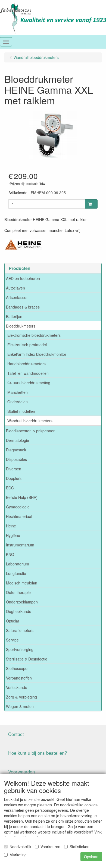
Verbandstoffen (19, 678)
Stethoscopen (18, 668)
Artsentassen (17, 297)
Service (12, 640)
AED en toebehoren (23, 278)
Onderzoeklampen (22, 602)
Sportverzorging (19, 649)
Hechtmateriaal (19, 516)
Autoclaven (15, 288)
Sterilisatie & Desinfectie (26, 659)
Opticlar (12, 621)
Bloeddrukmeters (20, 326)
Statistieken (79, 846)
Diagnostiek (16, 449)
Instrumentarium (20, 545)
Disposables (16, 459)
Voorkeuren (50, 846)
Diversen (13, 468)
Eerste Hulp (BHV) (22, 497)
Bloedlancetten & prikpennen (30, 430)
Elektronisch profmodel (27, 344)
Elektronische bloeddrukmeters (34, 335)
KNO (10, 554)
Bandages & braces (23, 307)
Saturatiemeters (19, 630)
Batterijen (14, 316)
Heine (11, 526)
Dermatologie (17, 440)
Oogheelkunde (18, 611)
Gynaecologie (18, 506)
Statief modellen (21, 411)
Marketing (18, 854)
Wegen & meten (20, 706)
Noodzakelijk (20, 846)
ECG (10, 487)
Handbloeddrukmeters (26, 363)
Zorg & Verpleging (21, 697)
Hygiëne (13, 535)
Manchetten (17, 392)
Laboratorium (17, 564)
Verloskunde (16, 687)
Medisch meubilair (21, 583)
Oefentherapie (18, 592)
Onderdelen (17, 401)
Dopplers (13, 478)
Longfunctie (16, 573)
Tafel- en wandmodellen (28, 373)
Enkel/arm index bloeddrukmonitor (36, 354)
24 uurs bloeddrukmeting (28, 382)
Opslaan (91, 856)
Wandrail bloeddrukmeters (29, 420)
